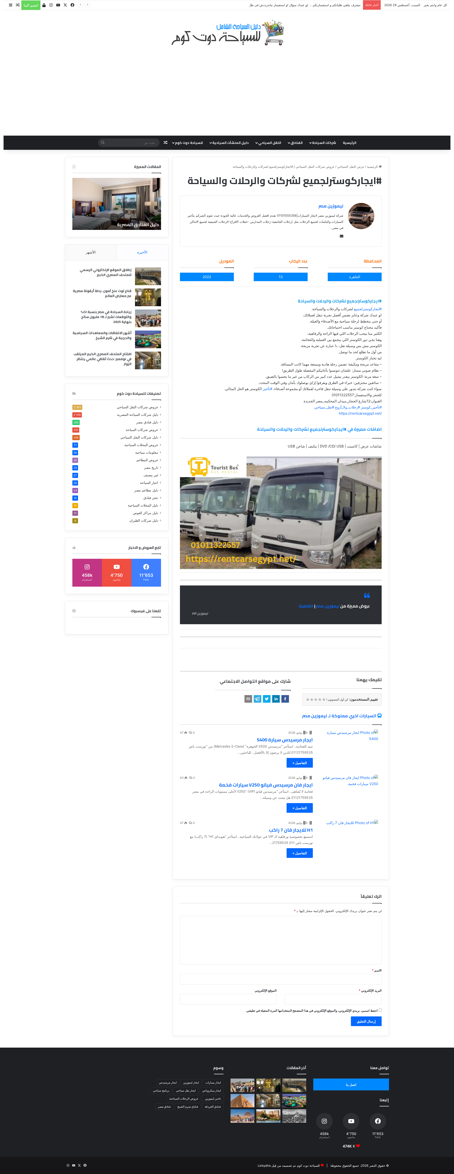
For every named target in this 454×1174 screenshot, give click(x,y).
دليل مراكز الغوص (145, 513)
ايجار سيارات (213, 1082)
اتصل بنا (351, 1085)
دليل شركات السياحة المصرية (137, 415)
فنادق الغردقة (213, 1106)
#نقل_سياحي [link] (324, 407)
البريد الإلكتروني (370, 990)
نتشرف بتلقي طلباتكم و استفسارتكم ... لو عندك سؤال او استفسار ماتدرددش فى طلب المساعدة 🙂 (295, 5)
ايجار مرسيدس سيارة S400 (285, 739)
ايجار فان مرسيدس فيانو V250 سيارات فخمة (266, 784)
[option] (116, 204)
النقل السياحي (269, 143)
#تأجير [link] (267, 389)
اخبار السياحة (149, 483)
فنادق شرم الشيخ (187, 1106)
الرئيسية (349, 143)
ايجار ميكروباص (211, 1090)
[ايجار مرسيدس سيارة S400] (348, 746)
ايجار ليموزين (191, 1082)
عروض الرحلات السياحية (183, 1098)
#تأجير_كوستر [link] (371, 407)
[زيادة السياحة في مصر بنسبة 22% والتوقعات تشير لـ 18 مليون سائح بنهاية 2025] (148, 318)
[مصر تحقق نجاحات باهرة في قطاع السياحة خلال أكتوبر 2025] (242, 1116)
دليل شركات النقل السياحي (139, 437)
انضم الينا (31, 5)
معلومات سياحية (146, 452)
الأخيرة (142, 252)
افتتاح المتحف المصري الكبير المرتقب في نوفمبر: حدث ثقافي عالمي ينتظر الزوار (102, 359)
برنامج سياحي (161, 1090)
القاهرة (306, 606)
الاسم (377, 970)
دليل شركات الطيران (143, 520)
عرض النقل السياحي (350, 166)
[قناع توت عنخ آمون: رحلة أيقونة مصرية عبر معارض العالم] (148, 297)
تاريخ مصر (151, 467)
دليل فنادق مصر (147, 422)
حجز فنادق (151, 498)
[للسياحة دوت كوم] (227, 33)
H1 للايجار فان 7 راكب (291, 830)
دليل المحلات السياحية (143, 505)
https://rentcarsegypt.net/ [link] (360, 413)
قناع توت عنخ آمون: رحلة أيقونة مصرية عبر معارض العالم (102, 293)
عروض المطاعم (147, 460)
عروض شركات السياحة (142, 430)
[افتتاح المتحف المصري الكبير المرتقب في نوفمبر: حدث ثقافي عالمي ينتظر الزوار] (148, 360)
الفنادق (297, 143)
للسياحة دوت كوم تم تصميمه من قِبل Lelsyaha (289, 1165)
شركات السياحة (324, 143)
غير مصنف (151, 475)
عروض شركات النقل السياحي (315, 166)
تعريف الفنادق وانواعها (135, 224)
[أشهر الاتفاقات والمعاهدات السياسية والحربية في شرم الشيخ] (148, 339)
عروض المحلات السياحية (141, 445)
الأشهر (91, 252)
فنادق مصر (164, 1106)
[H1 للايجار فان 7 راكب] (348, 836)
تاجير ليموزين (213, 1098)
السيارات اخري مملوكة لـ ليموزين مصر (339, 716)
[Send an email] (340, 236)
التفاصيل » (299, 763)
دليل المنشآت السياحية (230, 143)
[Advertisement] (227, 88)
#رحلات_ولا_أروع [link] (347, 407)
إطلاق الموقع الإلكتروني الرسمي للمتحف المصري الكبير (105, 272)
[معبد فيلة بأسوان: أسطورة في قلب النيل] (268, 1116)
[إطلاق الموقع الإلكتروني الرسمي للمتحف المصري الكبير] (148, 276)
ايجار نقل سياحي (186, 1090)
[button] (285, 699)
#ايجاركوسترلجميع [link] (368, 309)
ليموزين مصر (331, 206)
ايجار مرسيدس (168, 1082)
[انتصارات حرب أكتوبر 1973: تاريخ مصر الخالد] (294, 1116)
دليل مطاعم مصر (146, 490)
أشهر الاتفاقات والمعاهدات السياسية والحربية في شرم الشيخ (102, 335)
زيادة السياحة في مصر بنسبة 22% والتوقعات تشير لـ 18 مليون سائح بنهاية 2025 (106, 317)
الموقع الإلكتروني (266, 990)
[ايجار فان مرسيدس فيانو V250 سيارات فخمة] (348, 791)
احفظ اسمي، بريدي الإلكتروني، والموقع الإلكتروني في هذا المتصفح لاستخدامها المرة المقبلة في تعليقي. (312, 1010)
